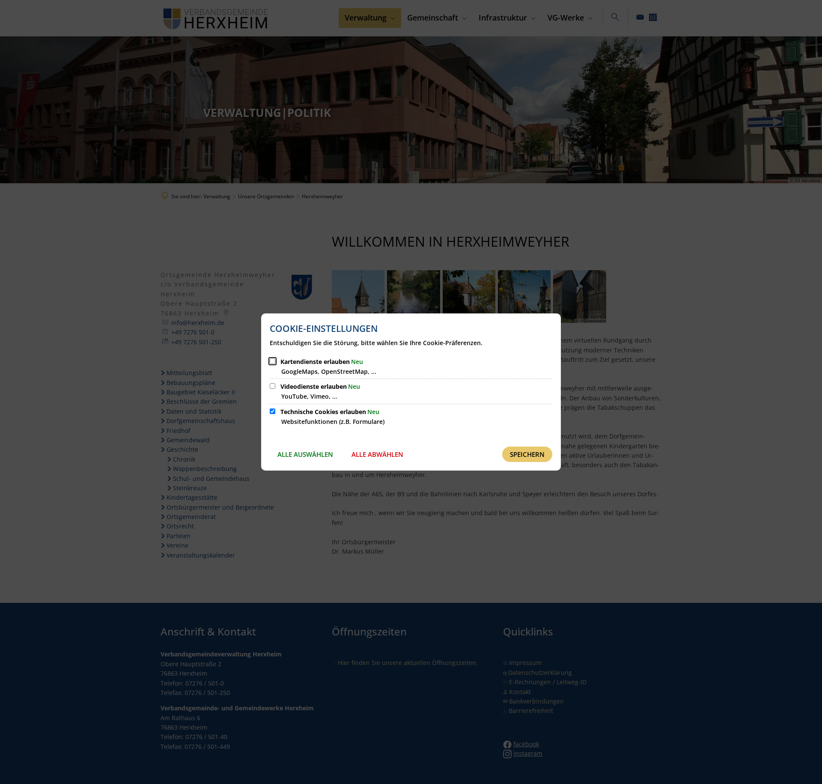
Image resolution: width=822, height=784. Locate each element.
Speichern (527, 454)
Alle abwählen (377, 454)
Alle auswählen (305, 454)
